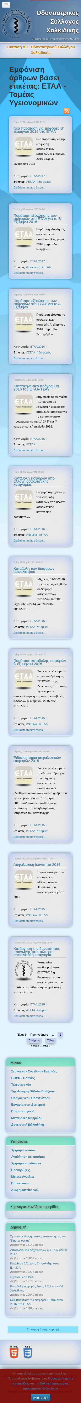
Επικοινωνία (20, 1177)
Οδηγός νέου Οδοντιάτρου (30, 1092)
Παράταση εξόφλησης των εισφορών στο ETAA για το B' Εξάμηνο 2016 (37, 213)
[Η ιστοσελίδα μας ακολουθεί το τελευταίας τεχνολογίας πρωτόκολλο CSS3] (27, 1346)
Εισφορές (44, 176)
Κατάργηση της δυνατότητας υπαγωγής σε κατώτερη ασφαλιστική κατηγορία (37, 946)
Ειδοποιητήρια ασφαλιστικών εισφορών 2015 (37, 753)
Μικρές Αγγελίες (22, 1171)
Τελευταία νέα (21, 1079)
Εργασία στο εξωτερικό (28, 1099)
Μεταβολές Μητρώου (26, 1112)
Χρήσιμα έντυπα (23, 1144)
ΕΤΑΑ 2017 (37, 170)
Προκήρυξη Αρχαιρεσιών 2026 (40, 47)
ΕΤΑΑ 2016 (37, 341)
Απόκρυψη (40, 1397)
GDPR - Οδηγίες (23, 1072)
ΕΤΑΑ (31, 176)
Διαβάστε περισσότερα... (29, 181)
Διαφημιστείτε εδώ (25, 1184)
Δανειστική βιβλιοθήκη (27, 1119)
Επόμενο (34, 1034)
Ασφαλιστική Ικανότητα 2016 (37, 859)
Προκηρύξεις (20, 1164)
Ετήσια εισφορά (22, 1105)
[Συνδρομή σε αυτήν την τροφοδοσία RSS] (67, 105)
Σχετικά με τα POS (22, 1271)
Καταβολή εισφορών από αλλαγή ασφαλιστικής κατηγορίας (34, 476)
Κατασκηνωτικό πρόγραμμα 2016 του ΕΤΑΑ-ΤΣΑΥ (36, 382)
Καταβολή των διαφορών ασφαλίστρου (34, 564)
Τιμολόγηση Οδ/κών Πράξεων (33, 1085)
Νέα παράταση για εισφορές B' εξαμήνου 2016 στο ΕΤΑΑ (39, 124)
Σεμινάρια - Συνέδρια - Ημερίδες (34, 1065)
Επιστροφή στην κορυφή (43, 1323)
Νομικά (32, 529)
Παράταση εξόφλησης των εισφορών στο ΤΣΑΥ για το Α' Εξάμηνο (37, 298)
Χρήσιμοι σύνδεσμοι (26, 1157)
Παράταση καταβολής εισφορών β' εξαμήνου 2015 (40, 656)
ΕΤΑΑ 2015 (37, 712)
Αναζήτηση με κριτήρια (28, 1151)
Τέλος (50, 1034)
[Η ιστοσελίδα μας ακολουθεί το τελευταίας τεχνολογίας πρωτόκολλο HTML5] (14, 1346)
